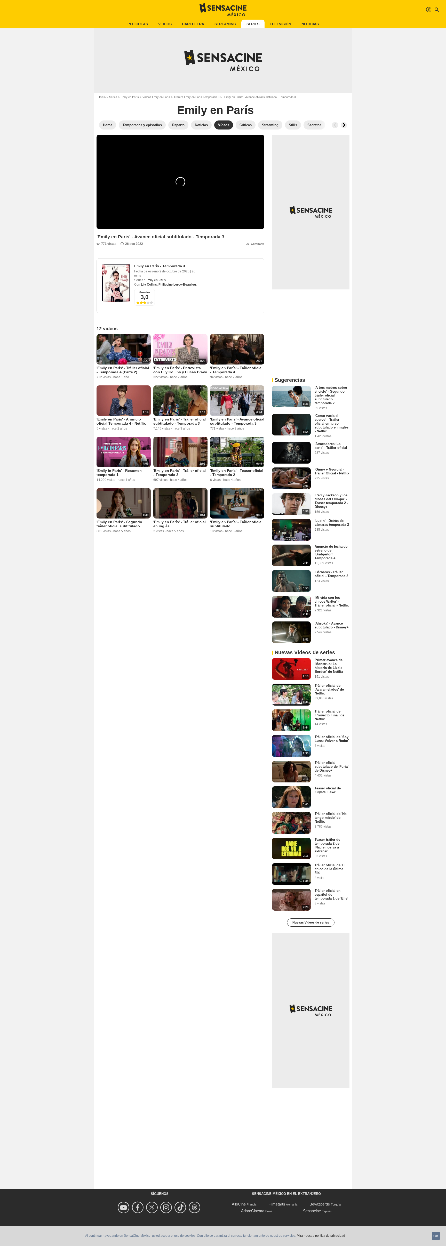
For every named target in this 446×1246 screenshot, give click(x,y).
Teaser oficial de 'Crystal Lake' (328, 790)
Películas (138, 24)
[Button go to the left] (335, 125)
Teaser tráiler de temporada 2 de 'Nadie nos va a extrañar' (327, 845)
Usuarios (144, 292)
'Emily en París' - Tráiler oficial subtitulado (236, 524)
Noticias (310, 24)
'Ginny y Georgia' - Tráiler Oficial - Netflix (332, 471)
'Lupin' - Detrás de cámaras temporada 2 (332, 523)
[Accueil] (223, 9)
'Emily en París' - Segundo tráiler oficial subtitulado (119, 524)
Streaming (225, 24)
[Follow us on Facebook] (138, 1207)
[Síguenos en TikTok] (181, 1207)
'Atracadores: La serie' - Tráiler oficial (331, 446)
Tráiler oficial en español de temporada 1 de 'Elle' (331, 894)
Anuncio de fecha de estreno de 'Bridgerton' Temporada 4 (331, 552)
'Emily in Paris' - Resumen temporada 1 (119, 472)
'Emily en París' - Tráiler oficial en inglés (179, 524)
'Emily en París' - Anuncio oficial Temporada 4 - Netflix (121, 421)
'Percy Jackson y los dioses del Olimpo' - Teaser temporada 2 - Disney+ (331, 501)
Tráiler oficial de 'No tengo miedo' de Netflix (331, 817)
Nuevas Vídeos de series (310, 922)
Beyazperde (319, 1204)
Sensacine (312, 1211)
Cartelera (193, 24)
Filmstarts (276, 1204)
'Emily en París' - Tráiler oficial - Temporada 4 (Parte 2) (123, 370)
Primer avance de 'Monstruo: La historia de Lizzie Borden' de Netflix (329, 666)
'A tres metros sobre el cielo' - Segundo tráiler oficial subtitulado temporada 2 (331, 395)
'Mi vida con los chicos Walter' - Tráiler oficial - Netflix (332, 601)
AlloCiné (239, 1204)
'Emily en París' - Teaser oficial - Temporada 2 (236, 472)
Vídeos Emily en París (156, 97)
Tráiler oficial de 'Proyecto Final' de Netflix (329, 715)
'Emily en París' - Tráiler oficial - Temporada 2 (179, 472)
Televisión (280, 24)
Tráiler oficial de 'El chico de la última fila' (330, 869)
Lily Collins (149, 284)
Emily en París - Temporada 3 (159, 266)
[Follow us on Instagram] (166, 1207)
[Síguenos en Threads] (195, 1207)
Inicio (102, 97)
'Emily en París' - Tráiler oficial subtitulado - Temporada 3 (179, 421)
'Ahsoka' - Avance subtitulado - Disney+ (332, 625)
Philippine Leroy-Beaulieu (177, 284)
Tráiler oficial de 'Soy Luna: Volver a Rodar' (332, 739)
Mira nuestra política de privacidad (321, 1235)
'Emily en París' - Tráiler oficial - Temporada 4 (236, 370)
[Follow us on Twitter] (152, 1207)
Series (252, 24)
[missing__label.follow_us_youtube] (124, 1207)
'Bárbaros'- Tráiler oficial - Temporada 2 (331, 574)
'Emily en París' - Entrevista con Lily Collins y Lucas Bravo (180, 370)
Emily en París (130, 97)
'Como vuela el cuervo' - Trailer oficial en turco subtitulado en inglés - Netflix (331, 423)
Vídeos (165, 24)
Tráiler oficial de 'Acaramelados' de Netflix (329, 689)
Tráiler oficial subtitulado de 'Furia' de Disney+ (331, 766)
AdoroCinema (252, 1211)
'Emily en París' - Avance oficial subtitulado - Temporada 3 (237, 421)
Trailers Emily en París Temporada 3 (196, 97)
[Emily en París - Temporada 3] (116, 283)
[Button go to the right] (344, 125)
